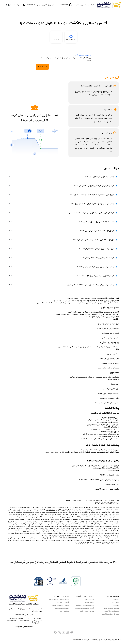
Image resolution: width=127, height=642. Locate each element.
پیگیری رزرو (64, 611)
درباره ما (116, 599)
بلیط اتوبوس (50, 510)
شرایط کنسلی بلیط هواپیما (59, 599)
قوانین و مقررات (63, 602)
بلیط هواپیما (89, 5)
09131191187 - (34, 623)
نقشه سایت (89, 602)
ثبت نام (116, 605)
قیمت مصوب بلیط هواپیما (84, 608)
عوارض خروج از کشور (86, 611)
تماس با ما (115, 602)
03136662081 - (35, 618)
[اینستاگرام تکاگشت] (67, 632)
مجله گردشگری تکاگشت (110, 614)
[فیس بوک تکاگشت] (59, 632)
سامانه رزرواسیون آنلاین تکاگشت (106, 507)
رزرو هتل (79, 5)
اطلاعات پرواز (89, 599)
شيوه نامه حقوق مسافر (60, 605)
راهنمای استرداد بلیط (111, 608)
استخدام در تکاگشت (111, 611)
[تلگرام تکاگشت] (71, 632)
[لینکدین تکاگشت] (63, 632)
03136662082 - (23, 621)
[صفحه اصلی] (109, 5)
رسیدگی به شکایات (62, 608)
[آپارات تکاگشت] (55, 632)
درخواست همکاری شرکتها (85, 605)
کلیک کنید (43, 67)
